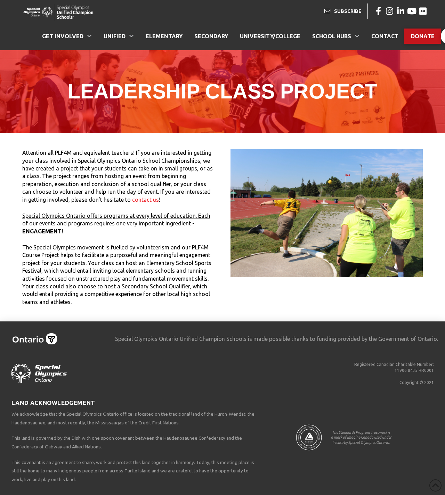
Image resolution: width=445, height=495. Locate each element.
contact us (145, 200)
